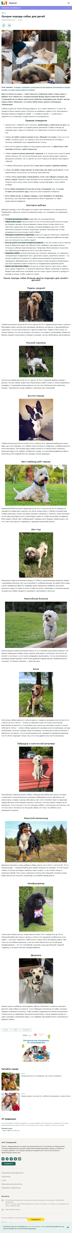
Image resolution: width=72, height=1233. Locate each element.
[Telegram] (7, 1158)
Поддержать (8, 1163)
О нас (4, 1180)
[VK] (3, 1158)
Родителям (26, 1029)
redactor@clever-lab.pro (11, 1130)
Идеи (15, 1029)
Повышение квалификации (11, 8)
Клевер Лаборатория (8, 20)
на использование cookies (37, 1226)
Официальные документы (12, 1184)
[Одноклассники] (15, 1158)
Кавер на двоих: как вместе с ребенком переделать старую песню (45, 1096)
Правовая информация (11, 1188)
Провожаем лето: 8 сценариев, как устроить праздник (41, 1076)
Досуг (4, 13)
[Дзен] (11, 1158)
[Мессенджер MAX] (19, 1158)
